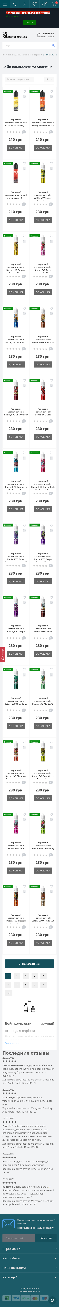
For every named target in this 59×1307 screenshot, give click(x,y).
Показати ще (31, 964)
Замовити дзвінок (45, 36)
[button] (25, 4)
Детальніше (12, 16)
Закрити (29, 22)
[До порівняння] (24, 97)
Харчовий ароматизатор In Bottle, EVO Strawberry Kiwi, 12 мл (43, 847)
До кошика (16, 147)
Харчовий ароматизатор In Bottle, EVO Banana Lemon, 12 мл (16, 268)
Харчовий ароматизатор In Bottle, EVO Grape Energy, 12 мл (43, 558)
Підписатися (46, 1238)
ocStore (35, 1288)
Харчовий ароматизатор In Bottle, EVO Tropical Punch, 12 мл (16, 919)
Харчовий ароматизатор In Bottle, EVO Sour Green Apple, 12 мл (42, 775)
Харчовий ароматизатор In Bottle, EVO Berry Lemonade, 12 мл (43, 268)
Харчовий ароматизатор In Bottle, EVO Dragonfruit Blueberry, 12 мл (43, 485)
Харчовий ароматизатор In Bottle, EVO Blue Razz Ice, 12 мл (16, 341)
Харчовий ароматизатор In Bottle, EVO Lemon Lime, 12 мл (43, 196)
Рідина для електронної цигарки (24, 54)
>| (9, 993)
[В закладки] (24, 92)
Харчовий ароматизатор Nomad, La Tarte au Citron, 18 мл (16, 124)
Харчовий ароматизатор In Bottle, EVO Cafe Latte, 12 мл (43, 341)
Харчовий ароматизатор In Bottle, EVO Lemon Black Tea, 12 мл (43, 630)
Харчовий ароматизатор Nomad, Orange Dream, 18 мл (43, 122)
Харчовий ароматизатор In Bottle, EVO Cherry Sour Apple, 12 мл (16, 413)
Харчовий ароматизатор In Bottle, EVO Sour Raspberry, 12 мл (16, 847)
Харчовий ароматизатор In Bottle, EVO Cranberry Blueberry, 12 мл (16, 485)
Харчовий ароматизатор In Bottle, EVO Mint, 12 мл (16, 701)
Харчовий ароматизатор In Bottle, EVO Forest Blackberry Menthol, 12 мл (16, 559)
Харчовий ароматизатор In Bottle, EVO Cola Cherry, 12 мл (42, 413)
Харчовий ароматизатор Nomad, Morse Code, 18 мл (16, 195)
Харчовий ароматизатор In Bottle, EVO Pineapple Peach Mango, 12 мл (16, 775)
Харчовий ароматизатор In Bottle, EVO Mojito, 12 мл (43, 702)
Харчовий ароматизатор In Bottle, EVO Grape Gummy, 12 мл (16, 630)
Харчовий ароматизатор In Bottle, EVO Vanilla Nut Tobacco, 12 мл (43, 919)
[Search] (53, 45)
